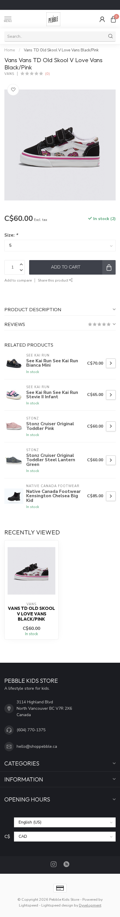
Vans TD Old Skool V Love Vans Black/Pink (61, 50)
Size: (11, 235)
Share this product (53, 280)
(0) (47, 73)
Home (9, 50)
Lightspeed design (57, 905)
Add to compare (18, 280)
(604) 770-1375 (31, 730)
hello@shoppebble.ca (37, 746)
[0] (113, 19)
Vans (9, 73)
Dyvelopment (90, 905)
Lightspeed (28, 905)
